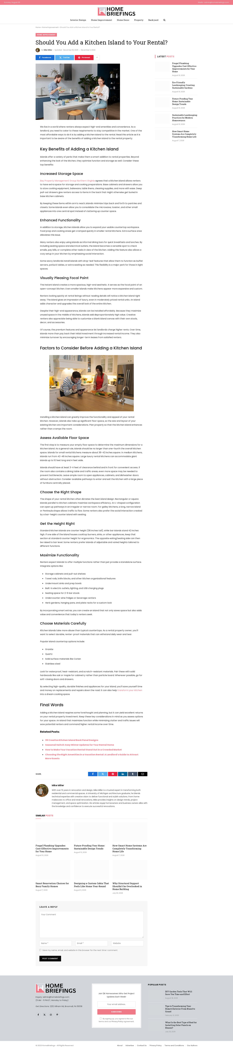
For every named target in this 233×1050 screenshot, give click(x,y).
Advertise (130, 1045)
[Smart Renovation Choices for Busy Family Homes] (53, 870)
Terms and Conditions (174, 1045)
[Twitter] (26, 140)
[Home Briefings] (116, 11)
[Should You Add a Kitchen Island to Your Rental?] (78, 119)
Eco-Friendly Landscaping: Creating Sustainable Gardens (183, 85)
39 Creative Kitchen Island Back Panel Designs (71, 740)
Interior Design (78, 20)
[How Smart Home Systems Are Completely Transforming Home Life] (129, 832)
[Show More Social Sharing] (97, 57)
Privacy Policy (117, 1021)
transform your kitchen (129, 690)
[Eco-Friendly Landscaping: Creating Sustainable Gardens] (162, 86)
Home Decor (123, 20)
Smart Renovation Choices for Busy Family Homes (52, 885)
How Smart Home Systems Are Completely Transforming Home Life (129, 848)
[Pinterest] (26, 154)
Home (38, 27)
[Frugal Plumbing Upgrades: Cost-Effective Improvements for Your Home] (53, 832)
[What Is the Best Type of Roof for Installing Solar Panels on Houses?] (155, 1026)
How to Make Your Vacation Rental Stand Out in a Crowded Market (83, 749)
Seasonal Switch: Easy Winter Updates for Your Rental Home (79, 744)
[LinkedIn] (26, 147)
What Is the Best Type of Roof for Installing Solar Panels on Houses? (181, 1025)
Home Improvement (101, 20)
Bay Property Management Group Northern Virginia (67, 180)
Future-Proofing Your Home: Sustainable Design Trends (89, 847)
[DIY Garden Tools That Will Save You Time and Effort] (155, 995)
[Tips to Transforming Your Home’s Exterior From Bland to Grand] (155, 1010)
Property (138, 20)
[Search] (164, 20)
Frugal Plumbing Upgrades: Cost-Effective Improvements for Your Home (52, 848)
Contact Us (142, 1045)
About (119, 1045)
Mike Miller (48, 50)
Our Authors (192, 1045)
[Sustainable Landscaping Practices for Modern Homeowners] (162, 119)
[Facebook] (26, 134)
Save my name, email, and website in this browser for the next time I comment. (80, 950)
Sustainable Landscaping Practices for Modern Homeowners (184, 118)
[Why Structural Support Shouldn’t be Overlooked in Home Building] (129, 870)
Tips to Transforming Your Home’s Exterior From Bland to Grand (180, 1009)
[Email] (26, 161)
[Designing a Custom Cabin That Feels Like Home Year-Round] (91, 870)
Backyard (153, 20)
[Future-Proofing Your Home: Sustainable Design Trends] (91, 832)
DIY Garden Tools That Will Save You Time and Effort (178, 993)
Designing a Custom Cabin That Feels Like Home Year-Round (91, 885)
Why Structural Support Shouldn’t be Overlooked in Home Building (127, 886)
